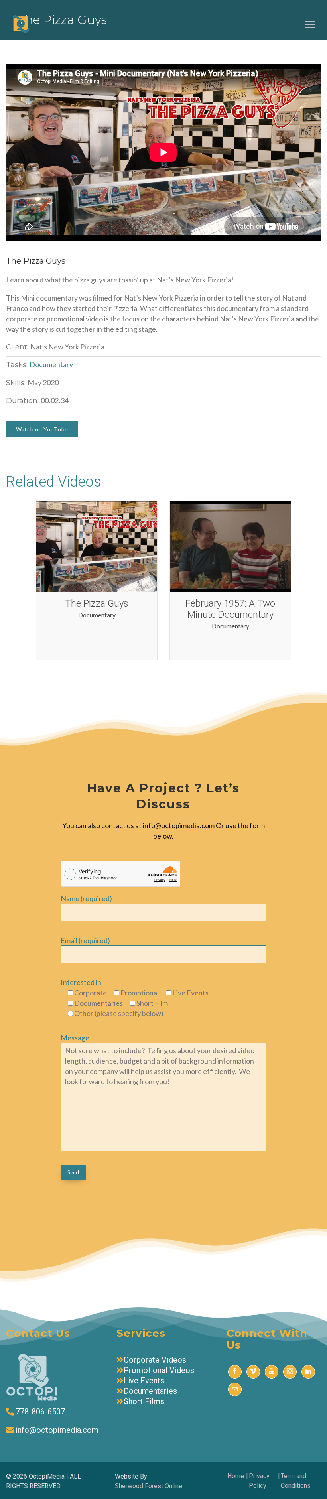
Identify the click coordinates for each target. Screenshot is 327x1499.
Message (75, 1037)
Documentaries (150, 1391)
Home (235, 1476)
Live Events (144, 1380)
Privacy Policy (259, 1480)
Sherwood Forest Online (148, 1486)
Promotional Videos (159, 1370)
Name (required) (86, 898)
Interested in (81, 982)
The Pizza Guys (96, 603)
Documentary (51, 364)
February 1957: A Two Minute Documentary (230, 609)
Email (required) (85, 940)
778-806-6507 (40, 1411)
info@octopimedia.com (57, 1430)
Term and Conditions (296, 1480)
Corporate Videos (155, 1360)
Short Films (144, 1401)
